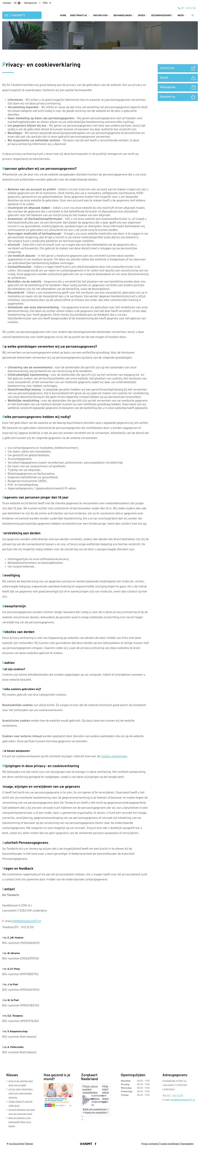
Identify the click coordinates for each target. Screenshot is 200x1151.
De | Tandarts (85, 1100)
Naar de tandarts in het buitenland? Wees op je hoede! (19, 1122)
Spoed (141, 15)
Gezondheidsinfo (161, 15)
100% (45, 3)
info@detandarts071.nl (26, 921)
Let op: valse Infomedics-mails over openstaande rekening (20, 1093)
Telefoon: (8, 927)
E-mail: (7, 921)
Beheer (29, 1144)
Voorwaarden (187, 1144)
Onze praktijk (78, 15)
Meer (181, 15)
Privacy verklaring (150, 1144)
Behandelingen (123, 15)
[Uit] (20, 3)
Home (63, 15)
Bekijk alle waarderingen (95, 1109)
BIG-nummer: (11, 943)
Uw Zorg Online (16, 1144)
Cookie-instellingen (114, 756)
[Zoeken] (193, 15)
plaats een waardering (96, 1112)
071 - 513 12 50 (175, 1095)
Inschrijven (100, 15)
